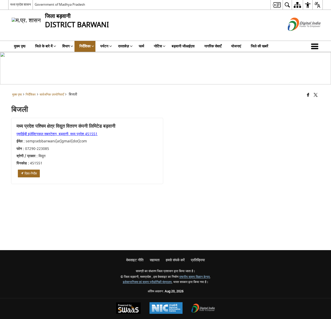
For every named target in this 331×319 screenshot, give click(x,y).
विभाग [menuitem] (66, 46)
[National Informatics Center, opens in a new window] (166, 308)
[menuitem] (276, 5)
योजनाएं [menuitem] (236, 46)
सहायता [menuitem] (155, 260)
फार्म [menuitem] (141, 46)
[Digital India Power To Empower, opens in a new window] (203, 309)
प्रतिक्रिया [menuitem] (198, 260)
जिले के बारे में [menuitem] (43, 46)
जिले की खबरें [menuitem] (259, 46)
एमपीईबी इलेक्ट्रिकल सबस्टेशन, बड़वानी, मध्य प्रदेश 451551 (57, 134)
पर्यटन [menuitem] (104, 46)
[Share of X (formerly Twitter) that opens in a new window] (315, 95)
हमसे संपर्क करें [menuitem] (175, 260)
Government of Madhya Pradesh (60, 4)
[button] (316, 46)
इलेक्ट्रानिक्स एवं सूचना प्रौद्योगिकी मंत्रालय (147, 282)
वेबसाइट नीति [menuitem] (135, 260)
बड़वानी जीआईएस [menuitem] (183, 46)
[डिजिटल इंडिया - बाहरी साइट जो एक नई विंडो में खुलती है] (298, 35)
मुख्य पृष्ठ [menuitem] (19, 46)
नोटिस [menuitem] (158, 46)
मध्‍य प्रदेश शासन (20, 4)
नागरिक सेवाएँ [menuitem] (212, 46)
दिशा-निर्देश (30, 173)
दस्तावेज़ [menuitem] (123, 46)
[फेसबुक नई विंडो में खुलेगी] (308, 95)
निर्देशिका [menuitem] (85, 46)
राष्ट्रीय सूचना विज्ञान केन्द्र (194, 277)
